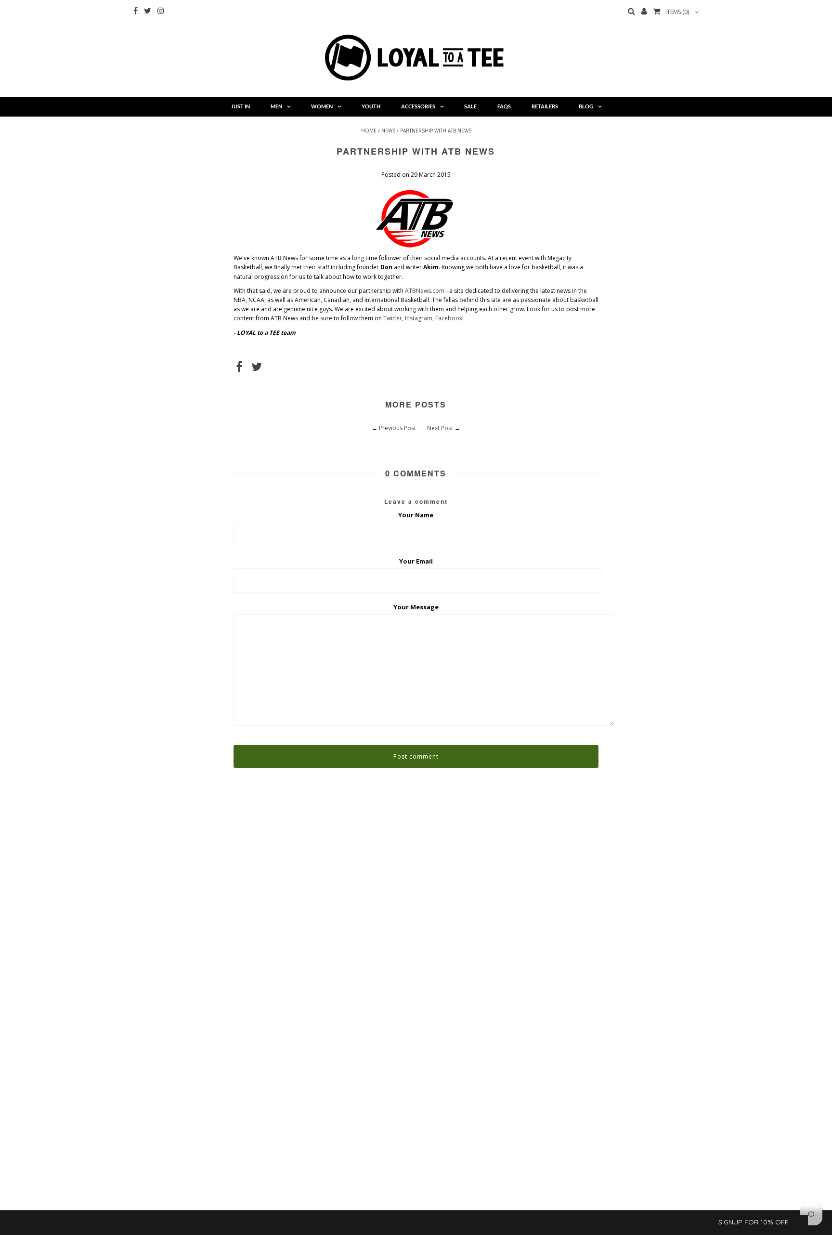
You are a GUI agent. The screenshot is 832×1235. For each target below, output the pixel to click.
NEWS (388, 130)
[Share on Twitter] (256, 369)
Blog (586, 106)
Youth (371, 106)
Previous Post (397, 428)
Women (322, 106)
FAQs (504, 106)
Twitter (392, 318)
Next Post (440, 428)
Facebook (448, 318)
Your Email (416, 561)
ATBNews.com (424, 291)
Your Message (416, 607)
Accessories (418, 106)
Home (369, 130)
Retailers (545, 106)
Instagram (418, 318)
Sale (470, 106)
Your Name (415, 515)
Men (276, 106)
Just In (240, 106)
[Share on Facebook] (239, 369)
